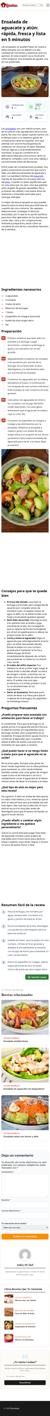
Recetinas (15, 1408)
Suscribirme (25, 1383)
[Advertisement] (25, 248)
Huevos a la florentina (24, 1340)
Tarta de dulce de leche (24, 1313)
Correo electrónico (11, 1210)
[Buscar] (41, 5)
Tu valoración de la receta (14, 1223)
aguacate (38, 175)
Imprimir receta (38, 977)
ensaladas (10, 128)
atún (7, 182)
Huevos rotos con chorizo (25, 1300)
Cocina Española (11, 1038)
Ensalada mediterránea (15, 1041)
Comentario (8, 1172)
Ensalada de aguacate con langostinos (23, 1089)
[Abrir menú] (47, 5)
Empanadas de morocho (25, 1326)
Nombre (6, 1200)
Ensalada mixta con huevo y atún (20, 1136)
